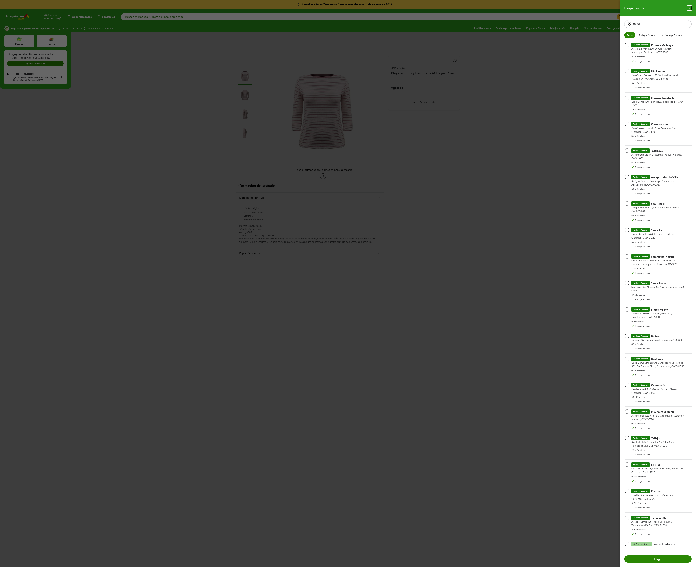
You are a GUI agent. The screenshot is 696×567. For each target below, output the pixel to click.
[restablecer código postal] (629, 24)
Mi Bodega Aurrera (671, 35)
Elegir (658, 559)
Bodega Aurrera (647, 35)
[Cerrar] (689, 8)
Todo (630, 35)
